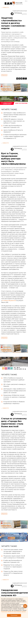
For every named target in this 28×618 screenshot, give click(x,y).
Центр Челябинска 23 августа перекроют (13, 131)
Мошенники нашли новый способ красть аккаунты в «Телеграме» (14, 556)
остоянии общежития (9, 300)
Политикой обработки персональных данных (13, 611)
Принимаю (14, 615)
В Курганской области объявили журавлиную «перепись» (14, 402)
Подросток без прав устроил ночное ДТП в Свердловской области (13, 573)
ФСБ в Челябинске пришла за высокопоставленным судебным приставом (14, 379)
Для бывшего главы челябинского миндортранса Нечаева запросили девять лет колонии (15, 114)
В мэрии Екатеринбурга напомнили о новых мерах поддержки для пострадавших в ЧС (15, 136)
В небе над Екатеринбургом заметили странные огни (13, 126)
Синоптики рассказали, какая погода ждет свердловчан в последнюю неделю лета (13, 551)
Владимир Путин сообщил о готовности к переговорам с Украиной (13, 566)
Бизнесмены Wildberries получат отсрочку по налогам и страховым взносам (15, 397)
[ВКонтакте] (17, 78)
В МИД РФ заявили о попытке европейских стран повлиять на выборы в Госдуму (14, 121)
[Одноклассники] (19, 78)
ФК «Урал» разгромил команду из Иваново (15, 385)
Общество (4, 75)
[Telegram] (21, 78)
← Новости (5, 7)
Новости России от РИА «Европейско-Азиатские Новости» (10, 3)
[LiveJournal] (26, 78)
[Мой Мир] (24, 78)
